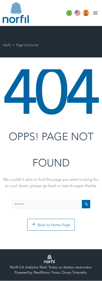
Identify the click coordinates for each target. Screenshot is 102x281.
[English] (77, 15)
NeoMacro (42, 272)
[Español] (85, 15)
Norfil (7, 45)
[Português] (68, 15)
